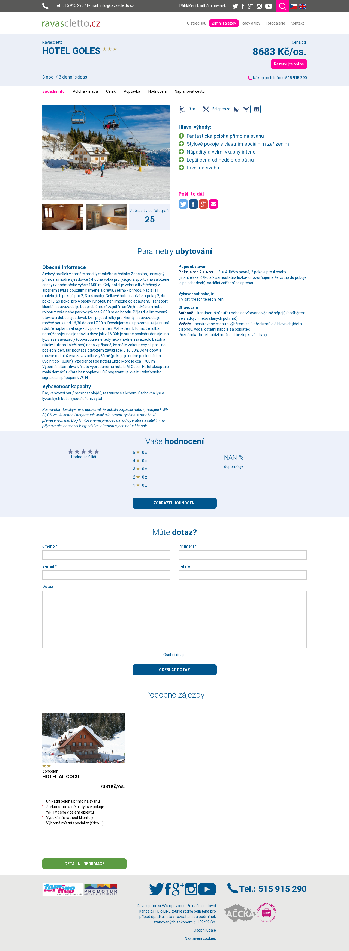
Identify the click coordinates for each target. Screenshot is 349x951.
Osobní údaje (174, 655)
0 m (192, 109)
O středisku (196, 23)
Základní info (53, 91)
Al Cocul (133, 366)
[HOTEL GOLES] (106, 152)
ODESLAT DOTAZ (174, 670)
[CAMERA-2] (62, 217)
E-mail (49, 566)
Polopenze (221, 109)
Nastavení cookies (200, 938)
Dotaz (47, 586)
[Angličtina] (303, 6)
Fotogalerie (275, 23)
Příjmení (188, 546)
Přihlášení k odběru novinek (202, 6)
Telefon (185, 566)
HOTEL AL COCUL (62, 776)
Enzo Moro (121, 361)
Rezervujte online (289, 64)
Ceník (111, 91)
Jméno (50, 546)
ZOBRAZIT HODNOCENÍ (174, 503)
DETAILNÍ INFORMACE (84, 864)
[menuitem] (196, 23)
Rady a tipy (251, 23)
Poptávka (132, 91)
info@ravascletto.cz (117, 5)
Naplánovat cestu (190, 91)
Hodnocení (157, 91)
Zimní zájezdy (224, 23)
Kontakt (297, 23)
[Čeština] (294, 6)
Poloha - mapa (85, 91)
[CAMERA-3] (106, 217)
